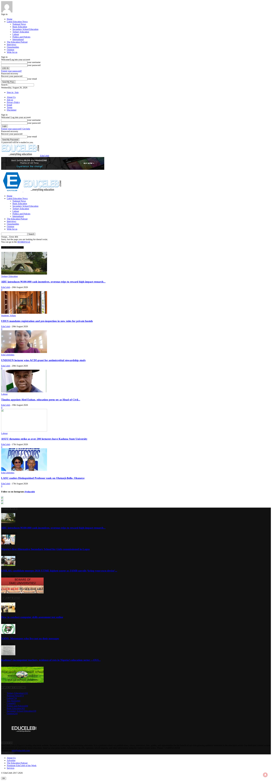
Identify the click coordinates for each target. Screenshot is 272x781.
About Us (11, 97)
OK (3, 778)
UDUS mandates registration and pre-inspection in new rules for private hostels (47, 321)
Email (9, 105)
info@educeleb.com (21, 750)
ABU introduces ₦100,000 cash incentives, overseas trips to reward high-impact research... (53, 281)
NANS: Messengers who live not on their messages (30, 638)
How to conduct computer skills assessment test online (32, 617)
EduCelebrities (7, 355)
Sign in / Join (13, 92)
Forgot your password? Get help (15, 129)
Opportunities (13, 47)
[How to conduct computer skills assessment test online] (8, 611)
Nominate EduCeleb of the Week (21, 765)
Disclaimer (11, 110)
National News (19, 24)
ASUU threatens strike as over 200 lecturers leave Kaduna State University (44, 438)
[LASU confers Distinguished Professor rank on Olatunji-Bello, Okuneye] (24, 470)
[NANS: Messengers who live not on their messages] (8, 633)
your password (34, 65)
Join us (10, 100)
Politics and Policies (21, 37)
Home (9, 19)
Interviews (11, 44)
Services (10, 768)
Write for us (12, 52)
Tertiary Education (20, 32)
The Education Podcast (17, 42)
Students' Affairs (8, 315)
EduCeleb (5, 287)
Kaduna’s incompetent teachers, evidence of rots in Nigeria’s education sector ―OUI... (51, 660)
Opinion (10, 49)
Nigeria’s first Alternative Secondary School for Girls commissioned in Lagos (45, 549)
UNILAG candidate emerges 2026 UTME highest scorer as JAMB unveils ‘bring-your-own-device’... (59, 570)
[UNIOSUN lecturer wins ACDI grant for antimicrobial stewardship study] (24, 352)
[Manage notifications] (265, 775)
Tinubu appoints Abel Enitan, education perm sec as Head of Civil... (40, 399)
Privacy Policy (13, 102)
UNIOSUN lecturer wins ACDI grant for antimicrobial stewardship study (43, 360)
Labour (15, 34)
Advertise (11, 760)
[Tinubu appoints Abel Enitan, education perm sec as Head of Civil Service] (24, 391)
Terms (9, 107)
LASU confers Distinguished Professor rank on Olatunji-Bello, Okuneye (42, 478)
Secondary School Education (25, 29)
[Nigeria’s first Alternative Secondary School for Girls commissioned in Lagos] (8, 544)
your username (34, 62)
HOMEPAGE (23, 242)
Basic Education (19, 26)
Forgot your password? (11, 71)
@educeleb (29, 491)
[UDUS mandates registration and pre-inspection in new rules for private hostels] (24, 313)
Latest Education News (17, 21)
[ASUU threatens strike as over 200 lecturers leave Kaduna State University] (24, 431)
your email (32, 79)
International (18, 39)
